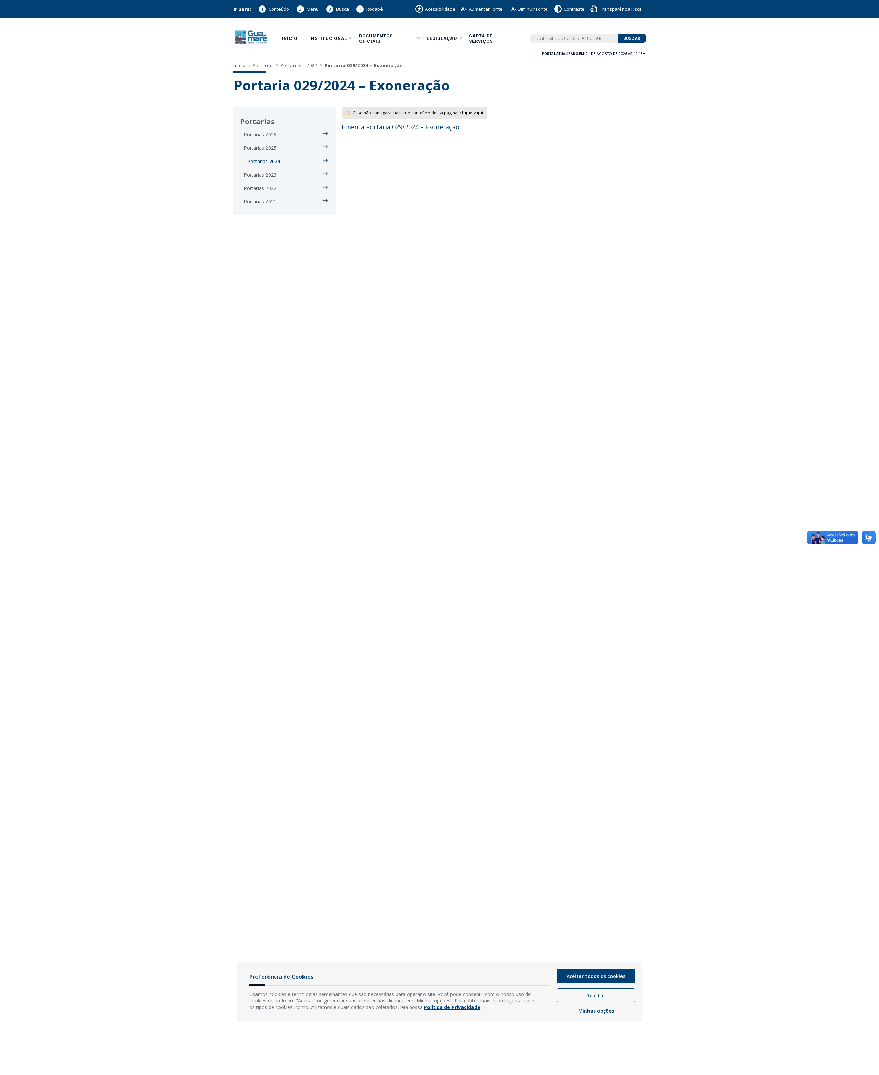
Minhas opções (596, 1011)
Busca (339, 9)
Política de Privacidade (452, 1007)
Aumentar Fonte (485, 9)
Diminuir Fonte (533, 9)
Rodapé (371, 9)
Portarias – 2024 (299, 65)
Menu (309, 9)
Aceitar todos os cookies (596, 976)
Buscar (631, 38)
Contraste (574, 9)
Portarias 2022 (260, 188)
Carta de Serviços (481, 38)
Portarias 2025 (260, 148)
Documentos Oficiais (376, 38)
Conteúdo (275, 9)
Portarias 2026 (260, 134)
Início (289, 38)
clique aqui (471, 113)
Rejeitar (595, 995)
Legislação (442, 38)
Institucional (328, 38)
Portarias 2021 (260, 201)
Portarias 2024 (263, 161)
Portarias (263, 65)
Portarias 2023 (260, 174)
